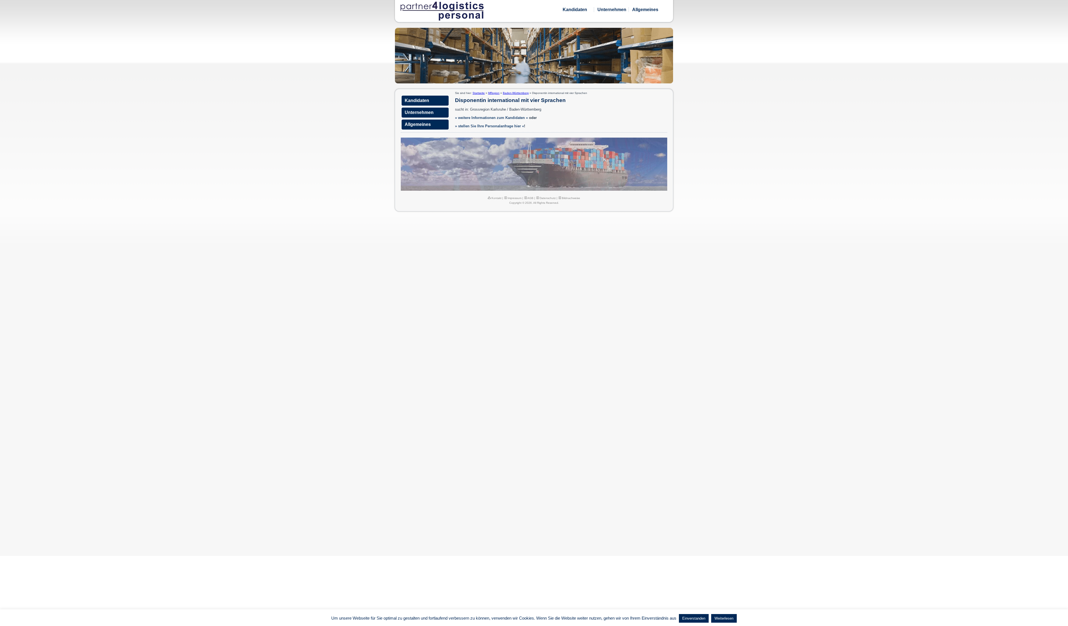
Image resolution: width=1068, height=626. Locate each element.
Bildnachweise (570, 198)
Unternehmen (611, 9)
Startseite (479, 93)
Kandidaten (575, 9)
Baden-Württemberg (516, 93)
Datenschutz (547, 198)
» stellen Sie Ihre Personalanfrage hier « (489, 126)
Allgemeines (645, 9)
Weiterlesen (724, 618)
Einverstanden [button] (693, 618)
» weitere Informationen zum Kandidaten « (491, 118)
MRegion (494, 93)
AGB (530, 198)
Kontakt (496, 198)
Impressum (514, 198)
